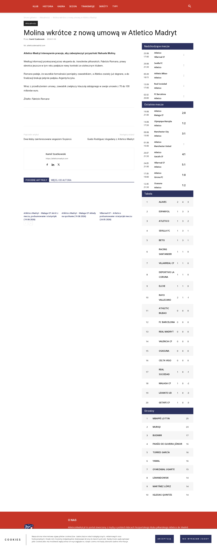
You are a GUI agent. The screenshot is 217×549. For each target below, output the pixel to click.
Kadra (61, 6)
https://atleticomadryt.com (57, 158)
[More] (71, 120)
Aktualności (45, 17)
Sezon (73, 6)
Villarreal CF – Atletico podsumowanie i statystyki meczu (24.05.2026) (116, 216)
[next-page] (31, 223)
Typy (115, 6)
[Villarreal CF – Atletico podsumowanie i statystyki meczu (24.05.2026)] (117, 199)
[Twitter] (34, 120)
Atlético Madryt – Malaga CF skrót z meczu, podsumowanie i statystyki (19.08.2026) (41, 216)
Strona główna (30, 17)
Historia (48, 6)
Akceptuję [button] (164, 539)
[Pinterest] (41, 120)
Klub (35, 6)
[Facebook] (27, 120)
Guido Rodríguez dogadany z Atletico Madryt (110, 139)
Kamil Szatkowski (36, 39)
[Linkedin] (56, 120)
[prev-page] (26, 223)
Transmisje (88, 6)
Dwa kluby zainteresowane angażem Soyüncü (47, 139)
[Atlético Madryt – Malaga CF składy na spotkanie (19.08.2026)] (79, 199)
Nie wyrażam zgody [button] (196, 539)
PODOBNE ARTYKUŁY (36, 180)
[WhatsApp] (49, 120)
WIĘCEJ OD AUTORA (61, 180)
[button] (189, 6)
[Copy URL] (63, 120)
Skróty (103, 6)
